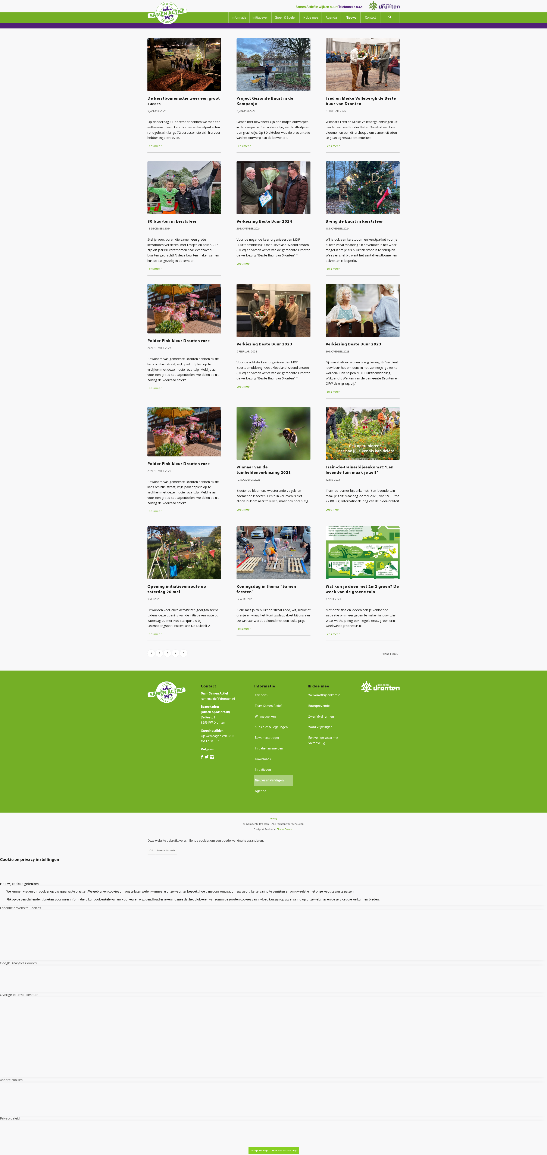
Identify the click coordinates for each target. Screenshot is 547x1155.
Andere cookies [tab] (11, 1080)
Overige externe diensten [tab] (19, 994)
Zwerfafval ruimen (321, 716)
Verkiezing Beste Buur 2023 (264, 344)
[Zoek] (390, 17)
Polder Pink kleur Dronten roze (178, 340)
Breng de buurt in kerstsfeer (354, 221)
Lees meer (154, 146)
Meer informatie (166, 850)
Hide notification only (284, 1150)
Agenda (260, 791)
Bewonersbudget (267, 738)
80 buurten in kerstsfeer (172, 221)
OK (151, 850)
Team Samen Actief (268, 706)
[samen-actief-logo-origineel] (167, 14)
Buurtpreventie (319, 706)
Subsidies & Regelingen (271, 727)
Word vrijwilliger (320, 727)
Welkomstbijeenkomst (324, 695)
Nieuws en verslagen (269, 780)
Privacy (273, 818)
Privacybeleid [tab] (10, 1118)
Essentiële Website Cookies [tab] (20, 908)
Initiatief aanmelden (269, 748)
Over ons (261, 695)
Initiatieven (263, 769)
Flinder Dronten (285, 829)
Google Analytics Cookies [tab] (18, 963)
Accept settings (259, 1150)
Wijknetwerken (265, 716)
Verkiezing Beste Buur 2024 (264, 221)
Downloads (263, 759)
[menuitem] (239, 17)
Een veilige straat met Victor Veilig (323, 740)
